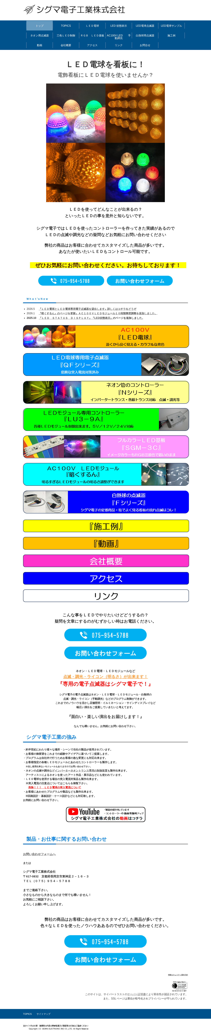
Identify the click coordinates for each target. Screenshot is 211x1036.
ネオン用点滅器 (39, 35)
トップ (40, 25)
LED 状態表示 (118, 25)
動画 (39, 45)
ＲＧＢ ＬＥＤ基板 (92, 35)
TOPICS (66, 25)
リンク (119, 45)
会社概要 (66, 45)
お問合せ (145, 45)
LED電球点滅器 (145, 25)
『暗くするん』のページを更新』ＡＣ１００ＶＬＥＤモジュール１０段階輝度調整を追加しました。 (98, 313)
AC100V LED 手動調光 (119, 37)
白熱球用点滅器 (145, 35)
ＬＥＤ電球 (92, 25)
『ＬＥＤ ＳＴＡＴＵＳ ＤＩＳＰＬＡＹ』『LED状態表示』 (76, 318)
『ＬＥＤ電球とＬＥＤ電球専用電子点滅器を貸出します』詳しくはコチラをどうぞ (87, 309)
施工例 (171, 35)
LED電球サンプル (171, 25)
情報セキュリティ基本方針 (178, 975)
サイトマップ (43, 1014)
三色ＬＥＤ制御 (66, 35)
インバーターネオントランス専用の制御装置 (81, 770)
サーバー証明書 (136, 994)
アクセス (92, 45)
